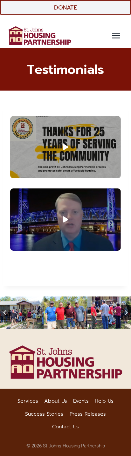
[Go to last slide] (5, 312)
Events (81, 401)
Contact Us (65, 427)
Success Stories (44, 414)
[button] (65, 147)
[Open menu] (115, 35)
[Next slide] (126, 312)
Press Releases (88, 414)
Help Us (104, 401)
